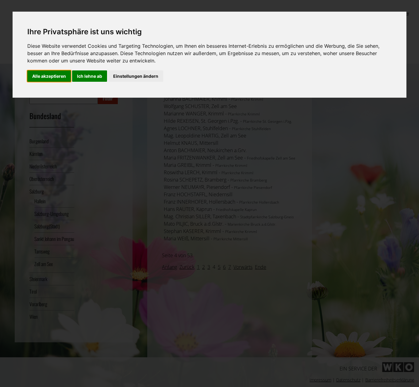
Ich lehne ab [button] (89, 76)
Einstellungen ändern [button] (135, 76)
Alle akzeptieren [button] (49, 76)
